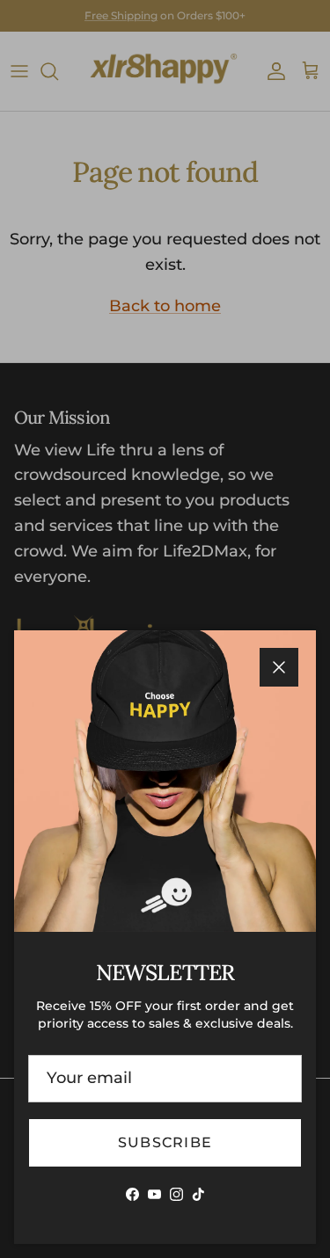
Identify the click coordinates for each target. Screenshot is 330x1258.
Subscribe (165, 1142)
